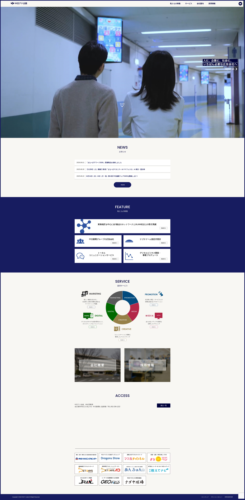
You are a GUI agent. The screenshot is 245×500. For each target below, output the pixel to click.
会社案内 (200, 4)
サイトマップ (205, 497)
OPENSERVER (229, 497)
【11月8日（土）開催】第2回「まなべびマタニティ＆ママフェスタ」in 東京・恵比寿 (115, 169)
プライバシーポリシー (216, 497)
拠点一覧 (164, 405)
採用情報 (212, 4)
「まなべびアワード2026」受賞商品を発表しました (104, 162)
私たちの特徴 (175, 4)
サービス (188, 4)
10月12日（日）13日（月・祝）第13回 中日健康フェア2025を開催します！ (112, 176)
